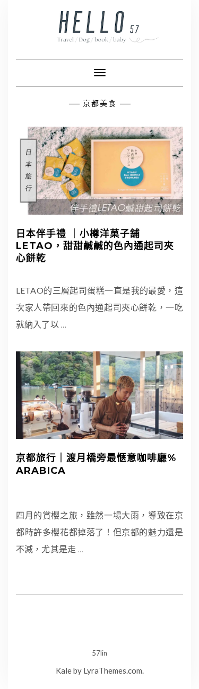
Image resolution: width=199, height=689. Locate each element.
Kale (64, 670)
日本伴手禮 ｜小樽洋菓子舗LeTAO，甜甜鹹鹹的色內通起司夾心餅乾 (95, 246)
